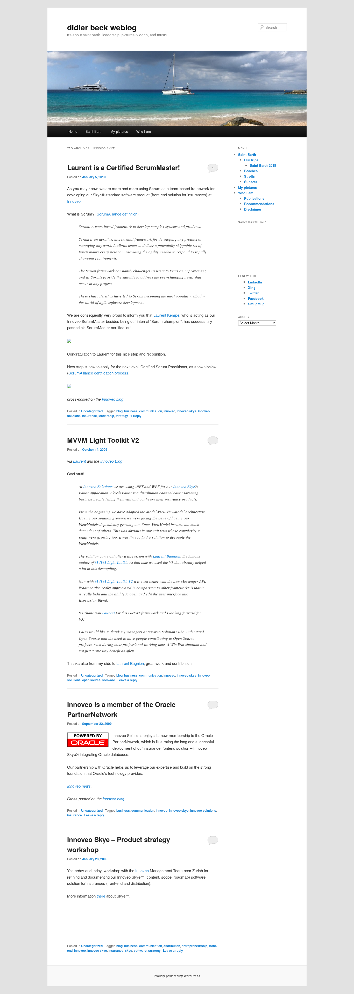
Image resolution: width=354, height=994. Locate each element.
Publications (254, 198)
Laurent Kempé (166, 315)
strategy (122, 415)
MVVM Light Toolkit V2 (103, 440)
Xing (252, 287)
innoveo (169, 411)
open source (91, 680)
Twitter (253, 292)
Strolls (249, 176)
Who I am (143, 131)
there (101, 896)
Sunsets (250, 181)
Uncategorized (92, 411)
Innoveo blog (112, 399)
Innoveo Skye (184, 486)
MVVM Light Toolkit (111, 562)
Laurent (108, 612)
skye (128, 950)
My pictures (119, 131)
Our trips (251, 159)
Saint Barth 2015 (263, 165)
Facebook (256, 298)
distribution (172, 945)
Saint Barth (94, 131)
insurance (89, 415)
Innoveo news (79, 786)
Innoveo (74, 201)
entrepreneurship (194, 945)
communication (150, 411)
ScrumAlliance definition (117, 214)
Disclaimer (252, 209)
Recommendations (259, 203)
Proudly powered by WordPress (177, 976)
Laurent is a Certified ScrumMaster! (123, 167)
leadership (106, 415)
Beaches (251, 170)
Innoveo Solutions (97, 486)
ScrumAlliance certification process (98, 373)
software (108, 680)
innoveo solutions (203, 810)
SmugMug (256, 303)
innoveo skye (186, 411)
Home (72, 131)
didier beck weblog (102, 27)
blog (119, 411)
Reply (135, 415)
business (131, 411)
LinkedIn (255, 282)
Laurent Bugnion (166, 556)
